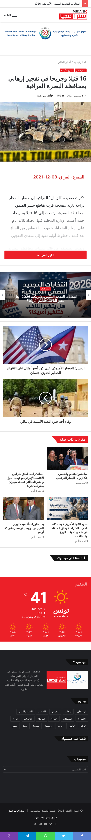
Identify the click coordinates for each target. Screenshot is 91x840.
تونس (71, 725)
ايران (15, 718)
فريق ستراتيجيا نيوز (45, 817)
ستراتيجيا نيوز (16, 810)
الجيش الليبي (26, 711)
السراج (81, 718)
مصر (14, 725)
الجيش (42, 711)
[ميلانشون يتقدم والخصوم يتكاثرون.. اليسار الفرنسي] (67, 458)
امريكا (41, 718)
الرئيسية (78, 62)
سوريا (36, 725)
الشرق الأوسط (67, 70)
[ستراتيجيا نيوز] (73, 15)
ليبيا (25, 725)
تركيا (82, 725)
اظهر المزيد (46, 255)
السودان (67, 718)
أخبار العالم (64, 62)
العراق (54, 718)
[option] (45, 295)
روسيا (48, 725)
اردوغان (81, 711)
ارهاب (68, 711)
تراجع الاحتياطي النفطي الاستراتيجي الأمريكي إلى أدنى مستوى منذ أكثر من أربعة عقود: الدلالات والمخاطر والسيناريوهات (45, 298)
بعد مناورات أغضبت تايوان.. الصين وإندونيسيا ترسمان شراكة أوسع (24, 528)
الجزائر (55, 711)
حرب (60, 725)
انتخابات (28, 718)
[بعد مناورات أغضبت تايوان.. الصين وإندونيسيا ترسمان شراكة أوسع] (23, 508)
